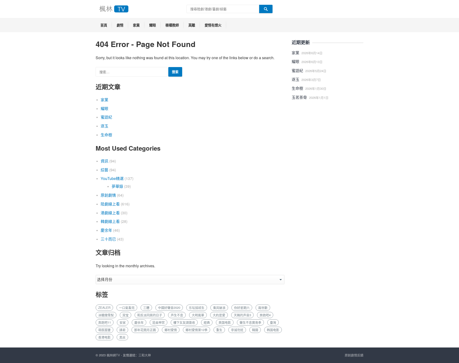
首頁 (103, 25)
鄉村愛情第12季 (197, 329)
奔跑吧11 (104, 322)
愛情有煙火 (213, 25)
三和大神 (144, 355)
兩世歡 (263, 307)
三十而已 (108, 239)
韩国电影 (273, 329)
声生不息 (177, 315)
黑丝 (122, 337)
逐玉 (104, 126)
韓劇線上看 (110, 221)
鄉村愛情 (170, 329)
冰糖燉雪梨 (106, 315)
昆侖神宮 (158, 322)
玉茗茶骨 (299, 97)
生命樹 (106, 134)
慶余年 (106, 230)
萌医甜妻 (104, 329)
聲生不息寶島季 (250, 322)
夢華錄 (117, 186)
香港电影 (104, 337)
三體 (146, 307)
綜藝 (104, 170)
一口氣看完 (127, 307)
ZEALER (104, 307)
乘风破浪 (219, 307)
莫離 (191, 25)
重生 (219, 329)
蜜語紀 (106, 117)
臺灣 (273, 322)
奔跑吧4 (265, 315)
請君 (122, 329)
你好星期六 (242, 307)
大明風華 (198, 315)
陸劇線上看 (110, 204)
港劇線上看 (110, 213)
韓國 (255, 329)
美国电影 (225, 322)
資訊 (104, 161)
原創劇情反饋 (354, 355)
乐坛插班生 (196, 307)
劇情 (120, 25)
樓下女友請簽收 (184, 322)
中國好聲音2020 (169, 307)
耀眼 (152, 25)
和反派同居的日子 (149, 315)
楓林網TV (113, 355)
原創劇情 (108, 195)
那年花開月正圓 (145, 329)
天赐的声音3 (242, 315)
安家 (123, 322)
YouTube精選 (112, 178)
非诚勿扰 (237, 329)
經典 (207, 322)
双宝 (125, 315)
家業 (136, 25)
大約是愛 (219, 315)
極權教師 (172, 25)
